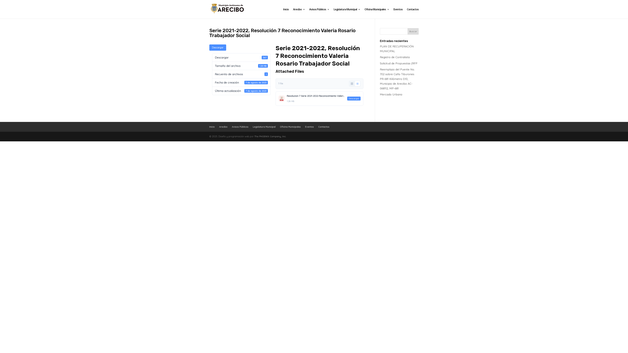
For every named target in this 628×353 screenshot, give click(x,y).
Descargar (217, 47)
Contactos (413, 9)
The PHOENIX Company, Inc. (270, 136)
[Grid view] (352, 83)
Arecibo (297, 9)
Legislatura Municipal (345, 9)
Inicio (286, 9)
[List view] (357, 83)
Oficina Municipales (375, 9)
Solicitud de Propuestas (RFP (398, 63)
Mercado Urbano (391, 94)
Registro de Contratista (395, 57)
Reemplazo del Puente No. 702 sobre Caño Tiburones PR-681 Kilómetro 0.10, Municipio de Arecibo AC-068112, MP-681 (397, 79)
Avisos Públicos (317, 9)
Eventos (398, 9)
